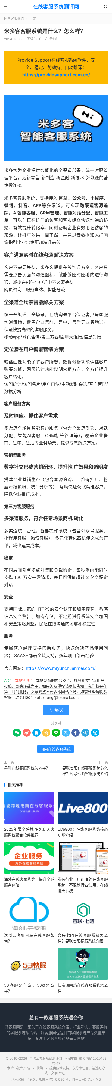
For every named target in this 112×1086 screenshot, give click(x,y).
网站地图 (70, 1058)
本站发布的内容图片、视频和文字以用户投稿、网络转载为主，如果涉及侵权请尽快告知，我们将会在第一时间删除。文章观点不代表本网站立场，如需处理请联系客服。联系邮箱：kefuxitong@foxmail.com (55, 689)
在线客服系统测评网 (56, 7)
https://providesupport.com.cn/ (56, 74)
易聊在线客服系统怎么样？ (27, 767)
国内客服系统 (14, 19)
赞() (51, 39)
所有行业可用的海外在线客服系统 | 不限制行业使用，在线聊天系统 (83, 885)
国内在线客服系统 (55, 749)
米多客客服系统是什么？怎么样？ (45, 31)
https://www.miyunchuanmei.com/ (61, 668)
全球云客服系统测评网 (45, 1058)
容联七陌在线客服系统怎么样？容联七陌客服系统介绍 (85, 770)
